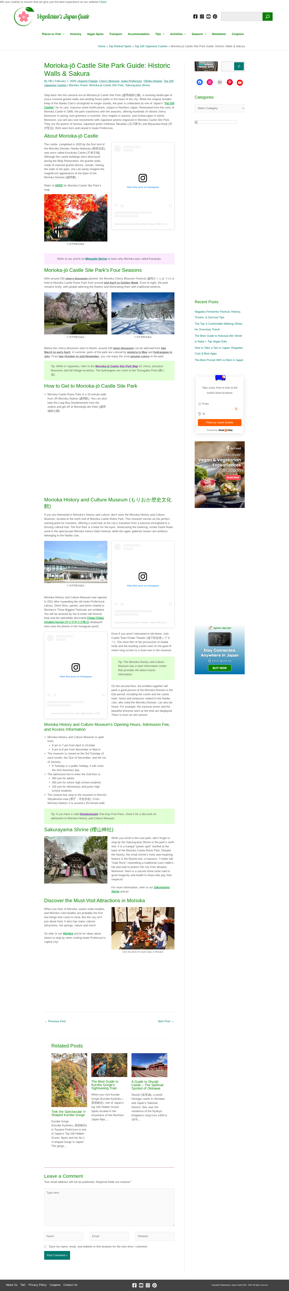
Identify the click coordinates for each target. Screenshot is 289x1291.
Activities (176, 34)
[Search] (268, 16)
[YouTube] (208, 16)
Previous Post (55, 1021)
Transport (115, 34)
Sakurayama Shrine (137, 85)
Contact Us (70, 1284)
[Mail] (220, 82)
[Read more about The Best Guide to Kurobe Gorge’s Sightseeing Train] (109, 1064)
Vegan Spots (95, 34)
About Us (11, 1284)
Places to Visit (51, 34)
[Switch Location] (236, 409)
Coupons (238, 34)
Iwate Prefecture (131, 81)
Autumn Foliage (88, 81)
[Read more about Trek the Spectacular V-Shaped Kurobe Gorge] (69, 1079)
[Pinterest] (215, 16)
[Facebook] (195, 16)
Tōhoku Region (152, 81)
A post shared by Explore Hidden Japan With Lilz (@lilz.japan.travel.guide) (153, 224)
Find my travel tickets (219, 422)
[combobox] (219, 404)
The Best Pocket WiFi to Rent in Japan (219, 360)
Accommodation (139, 34)
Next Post (166, 1021)
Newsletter (219, 34)
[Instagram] (202, 16)
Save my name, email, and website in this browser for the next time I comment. (98, 1246)
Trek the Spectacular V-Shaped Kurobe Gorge (68, 1113)
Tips (158, 34)
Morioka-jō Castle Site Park (106, 85)
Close (102, 2)
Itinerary (75, 34)
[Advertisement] (109, 470)
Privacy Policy (38, 1284)
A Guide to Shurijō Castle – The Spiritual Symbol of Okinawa (147, 1085)
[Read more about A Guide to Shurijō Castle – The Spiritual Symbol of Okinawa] (149, 1065)
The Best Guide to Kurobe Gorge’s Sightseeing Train (104, 1085)
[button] (62, 34)
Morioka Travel (78, 85)
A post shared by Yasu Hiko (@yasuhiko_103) (76, 713)
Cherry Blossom (109, 81)
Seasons (197, 34)
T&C (23, 1284)
